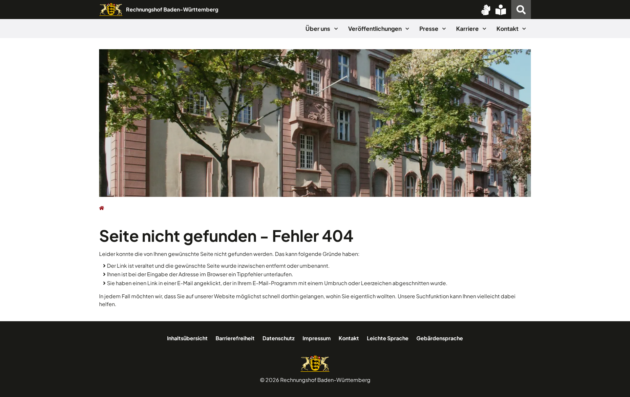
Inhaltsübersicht (187, 338)
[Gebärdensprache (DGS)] (485, 9)
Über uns (318, 28)
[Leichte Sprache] (500, 9)
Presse (429, 28)
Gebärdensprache (439, 338)
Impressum (317, 338)
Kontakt (507, 28)
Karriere (468, 28)
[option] (315, 123)
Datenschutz (278, 338)
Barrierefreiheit (235, 338)
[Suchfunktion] (521, 9)
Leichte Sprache (388, 338)
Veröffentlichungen (375, 28)
